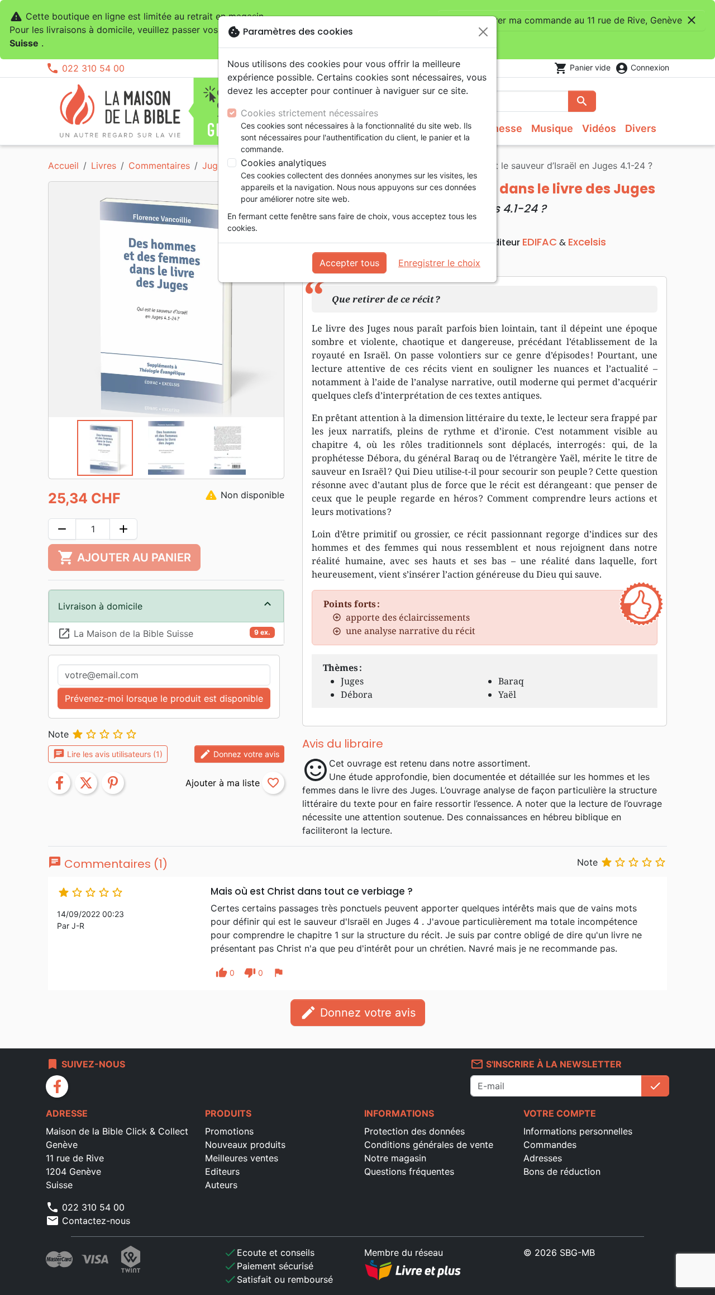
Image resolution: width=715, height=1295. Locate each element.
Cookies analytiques (283, 162)
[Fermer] (483, 32)
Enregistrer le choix (439, 262)
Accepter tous (349, 262)
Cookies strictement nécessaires (309, 113)
